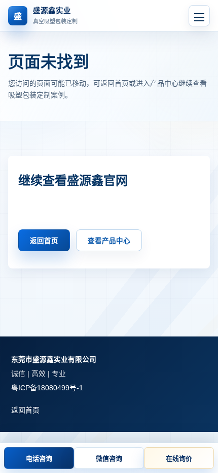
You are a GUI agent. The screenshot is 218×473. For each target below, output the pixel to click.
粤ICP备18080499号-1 (47, 388)
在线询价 (179, 458)
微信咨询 (109, 458)
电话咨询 (39, 458)
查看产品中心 (109, 241)
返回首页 (44, 241)
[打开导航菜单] (199, 15)
